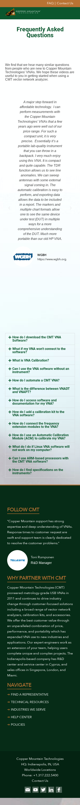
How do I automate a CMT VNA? (35, 380)
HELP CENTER (21, 717)
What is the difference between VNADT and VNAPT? (41, 390)
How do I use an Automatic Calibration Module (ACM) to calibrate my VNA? (40, 436)
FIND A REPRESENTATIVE (29, 694)
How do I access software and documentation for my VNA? (34, 401)
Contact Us (40, 781)
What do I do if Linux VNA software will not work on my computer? (41, 448)
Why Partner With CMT (36, 578)
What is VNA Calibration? (30, 360)
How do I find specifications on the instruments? (37, 471)
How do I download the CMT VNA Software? (36, 338)
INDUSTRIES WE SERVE (28, 709)
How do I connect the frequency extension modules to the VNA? (35, 425)
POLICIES (18, 724)
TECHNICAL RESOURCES (30, 702)
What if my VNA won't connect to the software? (39, 350)
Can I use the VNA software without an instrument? (40, 370)
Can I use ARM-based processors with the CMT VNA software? (40, 459)
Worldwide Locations (40, 770)
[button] (9, 208)
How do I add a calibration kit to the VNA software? (38, 413)
